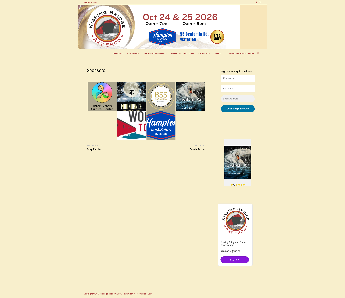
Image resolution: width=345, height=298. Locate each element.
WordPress (139, 293)
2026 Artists (133, 53)
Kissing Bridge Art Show (111, 293)
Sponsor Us (204, 53)
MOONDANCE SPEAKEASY (155, 53)
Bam (150, 293)
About (218, 53)
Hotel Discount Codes (182, 53)
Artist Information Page (241, 53)
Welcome (118, 53)
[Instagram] (259, 2)
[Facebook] (256, 2)
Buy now (234, 259)
